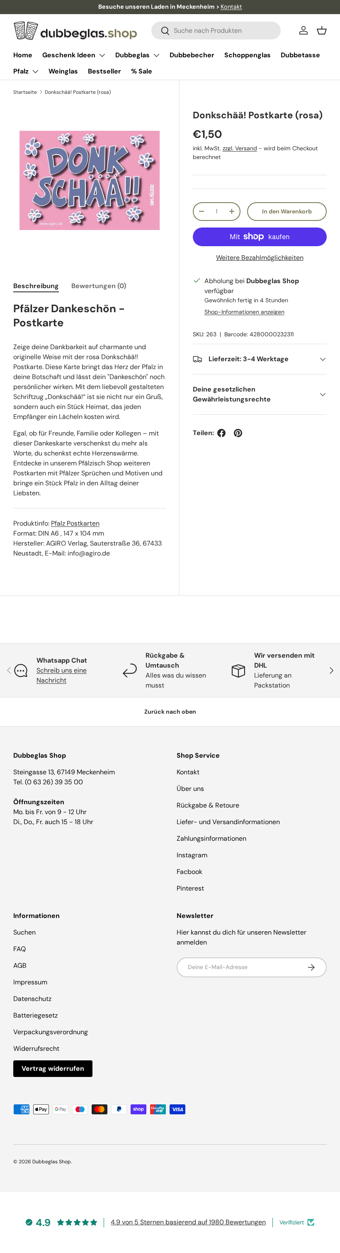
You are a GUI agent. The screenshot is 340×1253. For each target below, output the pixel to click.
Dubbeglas (132, 55)
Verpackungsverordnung (50, 1032)
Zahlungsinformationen (211, 838)
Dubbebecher (192, 55)
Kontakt (231, 6)
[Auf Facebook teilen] (221, 433)
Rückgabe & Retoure (208, 805)
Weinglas (63, 71)
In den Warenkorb (287, 211)
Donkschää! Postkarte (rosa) (78, 92)
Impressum (30, 982)
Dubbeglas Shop (51, 1161)
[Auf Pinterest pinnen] (238, 433)
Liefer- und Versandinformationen (228, 821)
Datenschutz (32, 998)
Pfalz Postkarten (75, 523)
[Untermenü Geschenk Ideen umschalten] (102, 55)
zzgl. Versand (240, 148)
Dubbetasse (300, 55)
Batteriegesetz (35, 1015)
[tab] (36, 286)
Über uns (190, 788)
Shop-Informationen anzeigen (244, 312)
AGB (20, 965)
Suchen (24, 932)
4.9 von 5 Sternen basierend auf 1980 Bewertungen (188, 1222)
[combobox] (216, 30)
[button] (322, 30)
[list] (89, 181)
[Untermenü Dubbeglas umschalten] (156, 55)
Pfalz (21, 71)
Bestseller (104, 71)
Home (22, 55)
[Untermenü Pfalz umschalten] (35, 71)
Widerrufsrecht (36, 1048)
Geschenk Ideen (68, 55)
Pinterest (190, 888)
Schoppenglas (247, 55)
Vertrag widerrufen (53, 1068)
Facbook (189, 871)
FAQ (19, 949)
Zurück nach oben (170, 711)
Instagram (192, 855)
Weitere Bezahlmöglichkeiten (260, 257)
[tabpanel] (89, 430)
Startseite (25, 92)
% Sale (141, 71)
